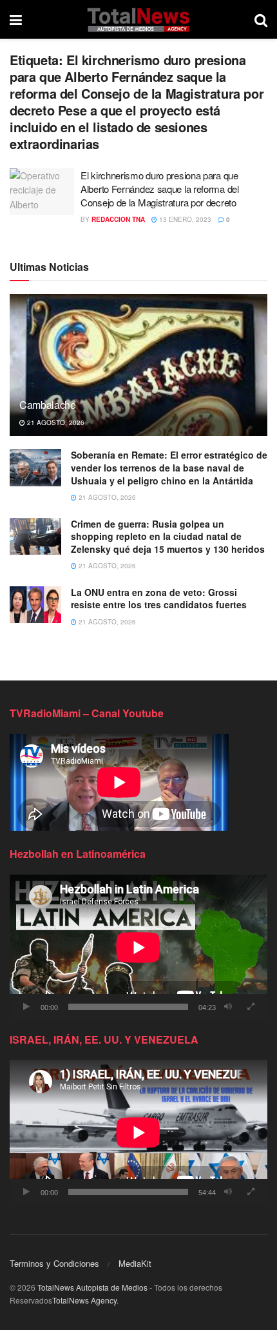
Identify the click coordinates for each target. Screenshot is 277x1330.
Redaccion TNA (118, 219)
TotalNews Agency (84, 1300)
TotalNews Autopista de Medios (92, 1287)
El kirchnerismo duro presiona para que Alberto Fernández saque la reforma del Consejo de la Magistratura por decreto (160, 188)
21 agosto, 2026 (54, 422)
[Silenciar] (228, 1006)
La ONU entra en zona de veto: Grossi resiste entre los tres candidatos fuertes (159, 598)
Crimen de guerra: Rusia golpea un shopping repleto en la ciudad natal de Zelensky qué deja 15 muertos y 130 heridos (168, 536)
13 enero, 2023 (184, 219)
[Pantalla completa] (250, 1006)
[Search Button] (260, 19)
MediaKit (135, 1263)
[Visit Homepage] (138, 19)
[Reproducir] (26, 1006)
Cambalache (47, 404)
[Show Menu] (16, 19)
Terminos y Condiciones (54, 1263)
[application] (138, 947)
